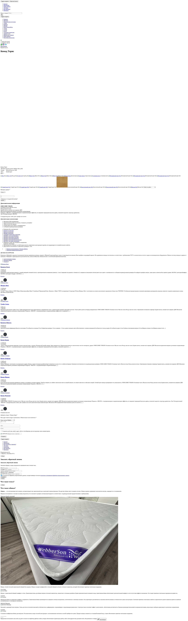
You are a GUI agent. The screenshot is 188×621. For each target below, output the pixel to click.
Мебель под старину (9, 35)
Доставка (6, 8)
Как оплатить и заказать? (10, 444)
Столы (5, 28)
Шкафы (5, 25)
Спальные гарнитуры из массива (12, 234)
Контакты (6, 10)
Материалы (6, 5)
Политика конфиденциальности (14, 250)
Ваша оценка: (4, 420)
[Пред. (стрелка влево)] (1, 617)
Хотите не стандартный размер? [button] (9, 199)
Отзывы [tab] (6, 261)
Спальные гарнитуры (9, 32)
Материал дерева (5, 189)
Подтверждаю (102, 619)
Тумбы (5, 23)
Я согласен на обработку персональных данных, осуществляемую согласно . (35, 475)
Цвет (2, 173)
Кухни (5, 31)
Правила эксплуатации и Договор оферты (17, 249)
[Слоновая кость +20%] (95, 175)
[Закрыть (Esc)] (1, 616)
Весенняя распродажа (9, 37)
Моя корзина (4, 46)
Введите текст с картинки (7, 472)
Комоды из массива (8, 232)
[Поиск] (2, 15)
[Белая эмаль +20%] (67, 175)
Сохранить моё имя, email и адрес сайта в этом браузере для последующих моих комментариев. (26, 431)
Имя (2, 468)
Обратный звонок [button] (14, 1)
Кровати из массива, (9, 230)
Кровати (6, 19)
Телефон (3, 469)
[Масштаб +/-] (5, 616)
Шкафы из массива (8, 233)
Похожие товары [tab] (8, 260)
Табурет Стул (7, 33)
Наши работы (7, 6)
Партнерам (6, 447)
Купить (3, 200)
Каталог (6, 4)
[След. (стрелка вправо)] (2, 617)
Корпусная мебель (8, 27)
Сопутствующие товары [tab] (10, 259)
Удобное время (4, 471)
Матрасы (6, 20)
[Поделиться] (2, 616)
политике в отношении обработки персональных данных (54, 475)
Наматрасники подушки (10, 21)
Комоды (6, 24)
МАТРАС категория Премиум (11, 238)
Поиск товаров (4, 13)
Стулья (5, 29)
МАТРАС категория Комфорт (11, 235)
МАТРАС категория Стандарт (11, 237)
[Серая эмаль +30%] (81, 175)
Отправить (3, 477)
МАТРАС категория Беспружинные (12, 239)
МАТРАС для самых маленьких (11, 241)
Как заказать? (7, 9)
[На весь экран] (4, 616)
